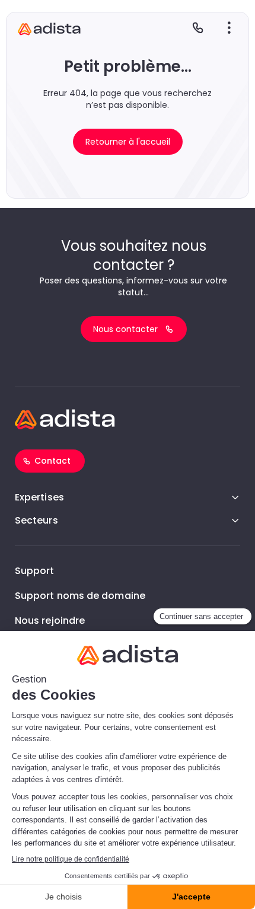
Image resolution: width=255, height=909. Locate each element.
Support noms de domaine (80, 595)
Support (35, 571)
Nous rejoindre (50, 620)
